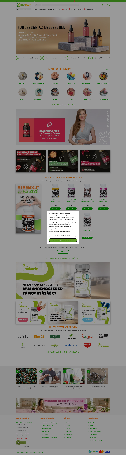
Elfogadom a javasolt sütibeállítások (63, 240)
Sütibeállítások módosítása (62, 235)
